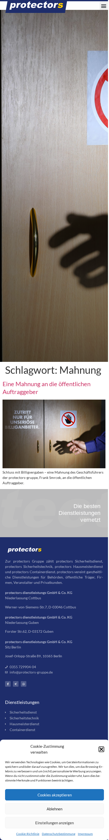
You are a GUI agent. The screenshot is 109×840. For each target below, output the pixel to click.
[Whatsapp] (23, 684)
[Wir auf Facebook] (8, 684)
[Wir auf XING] (16, 684)
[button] (101, 749)
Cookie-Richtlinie (27, 834)
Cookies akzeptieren (55, 795)
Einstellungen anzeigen (54, 822)
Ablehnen (54, 809)
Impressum (85, 834)
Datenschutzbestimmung (58, 834)
